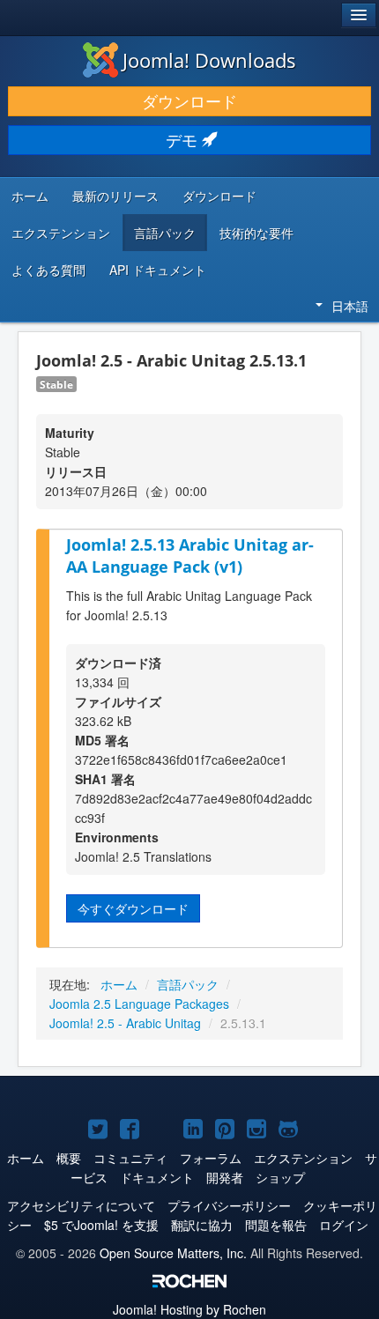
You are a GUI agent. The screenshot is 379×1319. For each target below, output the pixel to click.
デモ (184, 140)
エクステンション (60, 232)
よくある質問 (48, 269)
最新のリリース (115, 195)
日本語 (349, 306)
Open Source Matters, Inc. (173, 1253)
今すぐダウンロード (133, 908)
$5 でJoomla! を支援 (101, 1225)
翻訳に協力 (202, 1225)
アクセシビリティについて (81, 1205)
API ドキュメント (157, 269)
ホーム (29, 195)
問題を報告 (276, 1225)
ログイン (343, 1225)
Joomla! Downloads (209, 60)
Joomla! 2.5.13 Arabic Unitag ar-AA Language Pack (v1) (190, 555)
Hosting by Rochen (189, 1309)
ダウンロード (189, 101)
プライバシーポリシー (229, 1205)
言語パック (165, 232)
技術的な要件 (256, 232)
